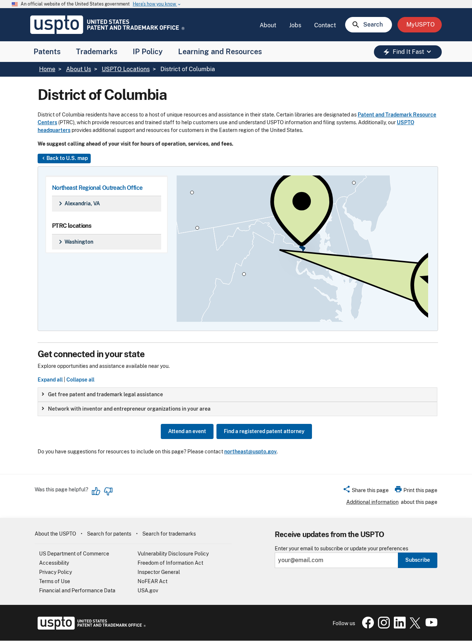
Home (47, 69)
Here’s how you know (157, 4)
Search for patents (109, 534)
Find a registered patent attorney (264, 431)
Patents (47, 51)
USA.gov (148, 590)
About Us (78, 69)
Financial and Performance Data (77, 590)
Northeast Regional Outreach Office (97, 187)
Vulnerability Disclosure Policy (173, 554)
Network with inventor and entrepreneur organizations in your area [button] (129, 409)
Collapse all (80, 380)
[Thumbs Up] (96, 491)
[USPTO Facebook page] (366, 627)
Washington (74, 242)
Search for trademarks (169, 534)
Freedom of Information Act (170, 563)
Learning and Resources (220, 51)
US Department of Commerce (74, 554)
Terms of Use (54, 581)
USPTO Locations (126, 69)
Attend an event (187, 431)
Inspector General (159, 572)
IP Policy (148, 51)
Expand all (50, 380)
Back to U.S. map (64, 158)
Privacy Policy (55, 572)
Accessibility (54, 563)
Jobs (295, 25)
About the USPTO (55, 534)
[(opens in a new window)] (382, 627)
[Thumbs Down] (108, 491)
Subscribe (417, 560)
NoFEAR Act (152, 581)
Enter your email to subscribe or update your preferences (341, 548)
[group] (237, 394)
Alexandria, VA (78, 203)
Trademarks (96, 51)
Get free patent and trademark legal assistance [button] (105, 394)
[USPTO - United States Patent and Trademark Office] (90, 628)
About (268, 25)
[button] (366, 491)
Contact (325, 25)
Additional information (372, 502)
